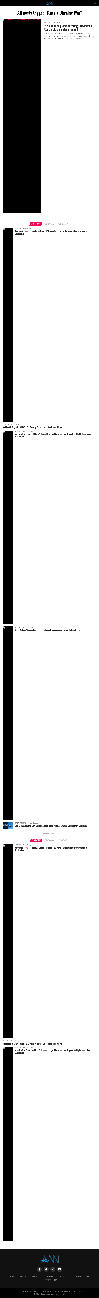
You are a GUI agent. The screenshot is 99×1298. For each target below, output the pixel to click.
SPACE (86, 1276)
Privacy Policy (51, 1280)
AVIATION (13, 1276)
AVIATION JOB (24, 1276)
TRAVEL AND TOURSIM (65, 1276)
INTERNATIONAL (48, 1276)
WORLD (78, 1276)
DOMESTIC (36, 1276)
